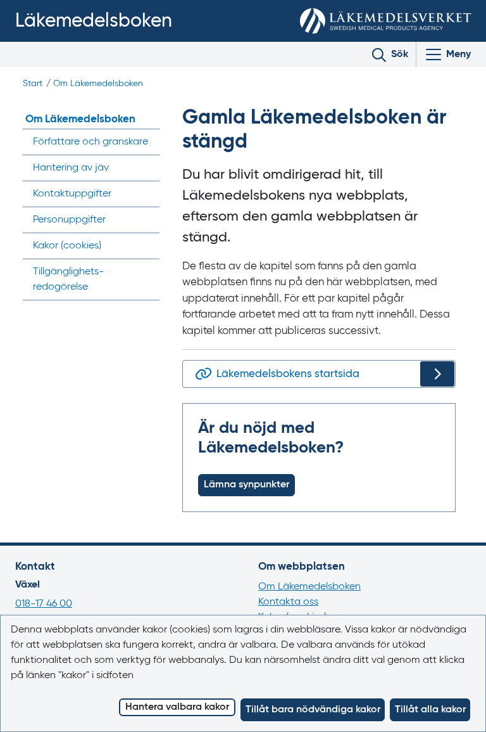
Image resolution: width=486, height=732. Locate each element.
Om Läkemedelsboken (98, 83)
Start (32, 83)
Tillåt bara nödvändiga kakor (313, 710)
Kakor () (67, 246)
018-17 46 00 (43, 604)
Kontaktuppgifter (72, 194)
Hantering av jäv (71, 168)
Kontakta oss (288, 602)
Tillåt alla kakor (430, 710)
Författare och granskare (90, 142)
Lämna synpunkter (246, 485)
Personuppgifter (69, 220)
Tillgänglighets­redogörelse (68, 279)
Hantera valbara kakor (177, 707)
